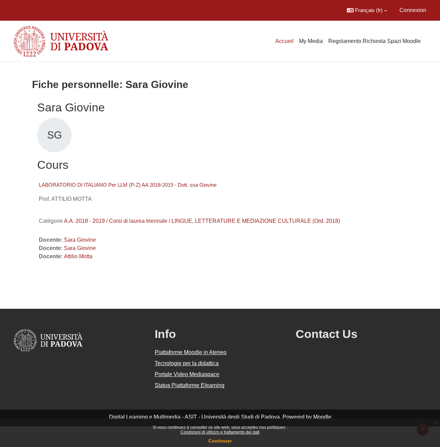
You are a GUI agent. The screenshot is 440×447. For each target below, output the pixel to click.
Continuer (220, 441)
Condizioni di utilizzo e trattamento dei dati (220, 432)
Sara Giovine (80, 240)
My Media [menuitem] (311, 41)
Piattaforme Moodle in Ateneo (191, 352)
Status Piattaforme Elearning (189, 385)
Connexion (412, 10)
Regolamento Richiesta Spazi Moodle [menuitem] (374, 41)
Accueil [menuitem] (284, 41)
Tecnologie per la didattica (187, 363)
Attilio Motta (78, 256)
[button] (367, 10)
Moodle (322, 417)
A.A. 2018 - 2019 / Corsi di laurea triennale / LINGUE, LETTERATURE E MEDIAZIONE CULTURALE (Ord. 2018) (202, 221)
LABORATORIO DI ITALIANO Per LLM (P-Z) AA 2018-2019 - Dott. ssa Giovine (128, 185)
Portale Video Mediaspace (187, 374)
